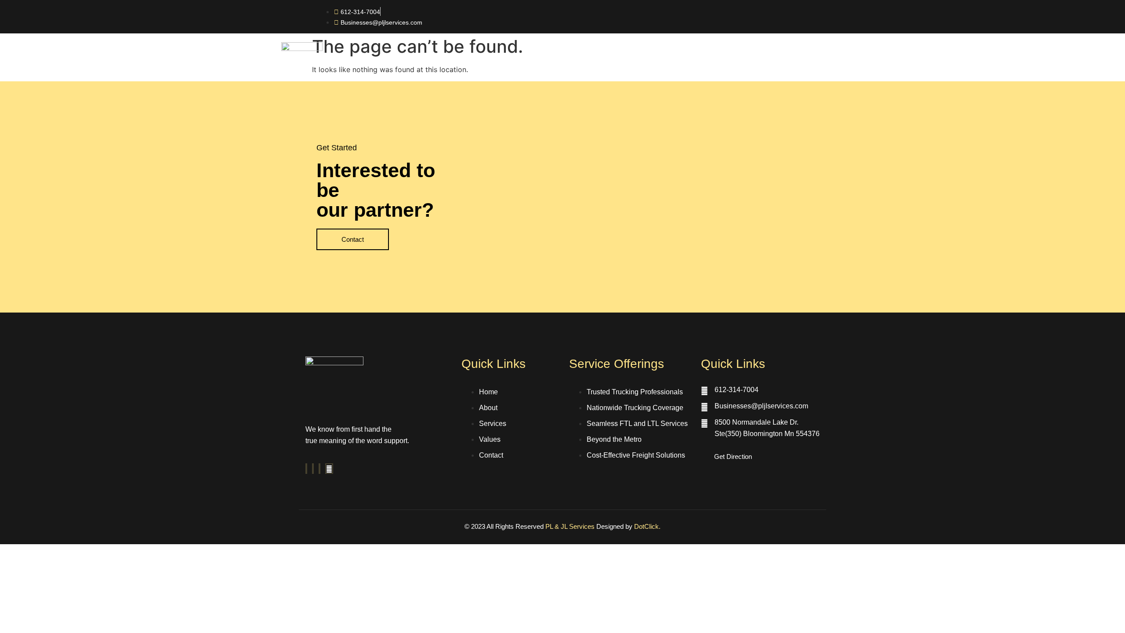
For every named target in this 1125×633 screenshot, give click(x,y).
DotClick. (647, 526)
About (578, 65)
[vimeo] (319, 468)
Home (538, 65)
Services (622, 65)
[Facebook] (306, 468)
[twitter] (313, 468)
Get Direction (733, 456)
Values (667, 65)
